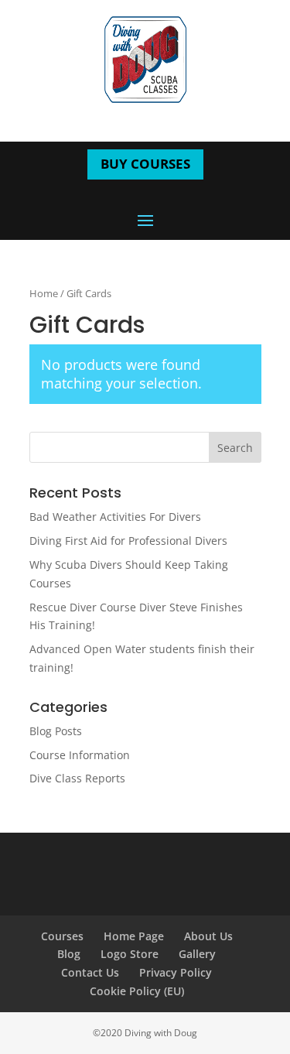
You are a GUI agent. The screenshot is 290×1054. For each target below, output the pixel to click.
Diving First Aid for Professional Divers (128, 540)
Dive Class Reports (77, 778)
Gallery (197, 953)
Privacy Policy (175, 972)
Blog (68, 953)
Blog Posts (55, 731)
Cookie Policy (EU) (137, 991)
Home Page (134, 936)
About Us (208, 936)
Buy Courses (145, 164)
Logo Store (130, 953)
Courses (62, 936)
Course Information (79, 755)
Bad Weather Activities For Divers (115, 516)
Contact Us (90, 972)
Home (43, 293)
